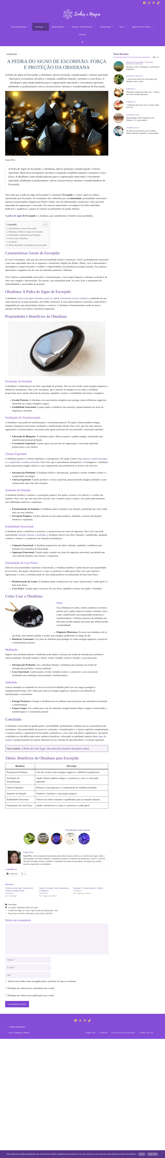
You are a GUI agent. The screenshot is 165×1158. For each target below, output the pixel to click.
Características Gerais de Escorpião (23, 228)
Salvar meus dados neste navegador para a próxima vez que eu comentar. (42, 981)
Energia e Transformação (82, 27)
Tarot (121, 27)
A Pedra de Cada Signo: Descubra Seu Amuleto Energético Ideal (55, 748)
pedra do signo (14, 215)
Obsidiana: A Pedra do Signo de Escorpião (26, 232)
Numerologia (105, 27)
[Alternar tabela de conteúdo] (44, 224)
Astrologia (39, 27)
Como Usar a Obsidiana (18, 238)
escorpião (12, 907)
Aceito (142, 1154)
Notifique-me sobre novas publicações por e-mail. (30, 995)
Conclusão (13, 242)
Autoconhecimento (18, 27)
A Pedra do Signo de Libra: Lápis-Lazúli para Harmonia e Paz (33, 910)
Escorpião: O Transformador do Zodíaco (88, 888)
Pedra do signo (32, 907)
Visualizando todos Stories (77, 830)
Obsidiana (21, 907)
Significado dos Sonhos (141, 27)
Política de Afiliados (17, 1027)
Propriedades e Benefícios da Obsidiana (24, 235)
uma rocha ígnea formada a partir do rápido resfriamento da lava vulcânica (54, 298)
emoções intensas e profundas (32, 535)
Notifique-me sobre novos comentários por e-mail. (31, 988)
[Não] (161, 1154)
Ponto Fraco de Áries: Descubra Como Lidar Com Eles (30, 913)
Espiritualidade (58, 27)
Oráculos (82, 34)
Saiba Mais (152, 1154)
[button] (82, 42)
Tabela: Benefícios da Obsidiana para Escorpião (28, 245)
